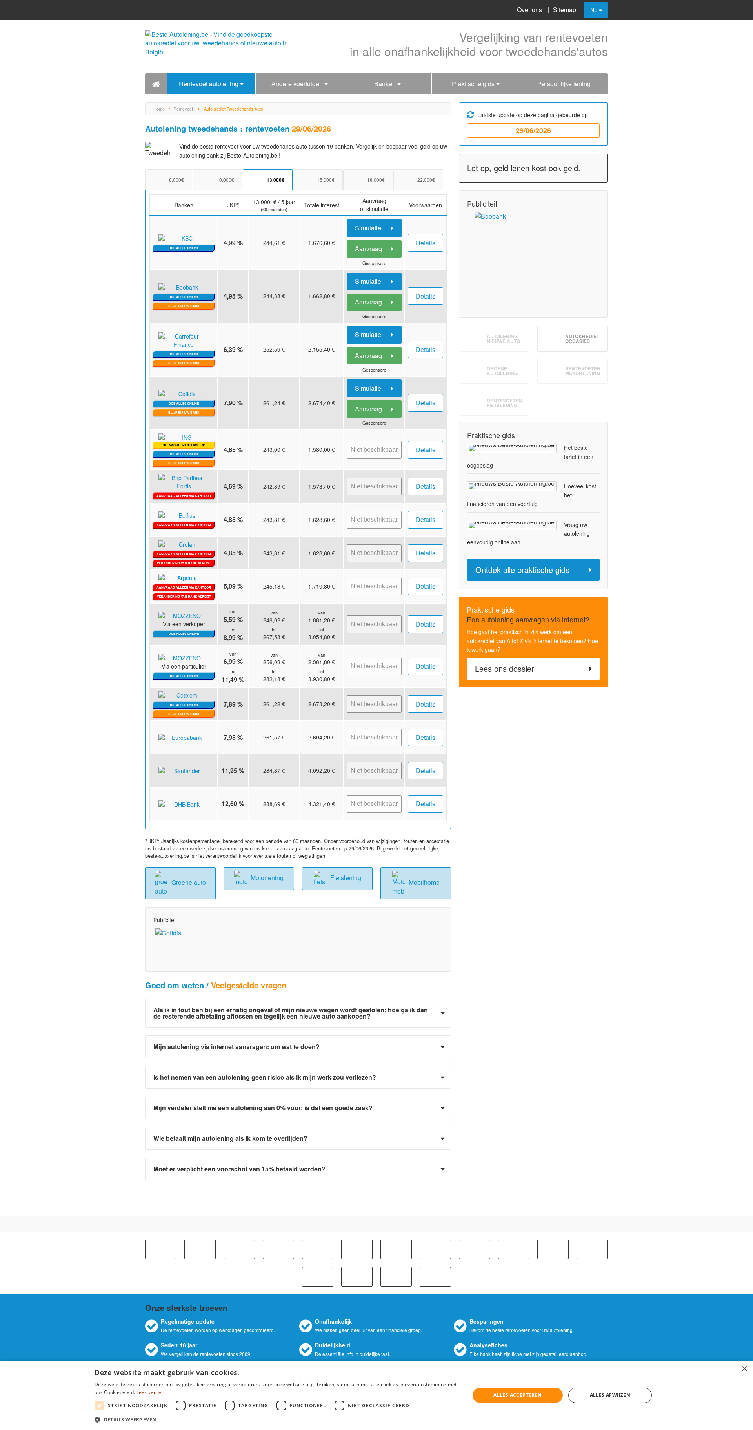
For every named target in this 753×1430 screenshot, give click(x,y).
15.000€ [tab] (326, 179)
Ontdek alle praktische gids (522, 569)
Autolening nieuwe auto (503, 338)
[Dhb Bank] (513, 1249)
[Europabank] (592, 1249)
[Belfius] (200, 1249)
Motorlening (267, 877)
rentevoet (183, 108)
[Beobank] (239, 1249)
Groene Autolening (502, 371)
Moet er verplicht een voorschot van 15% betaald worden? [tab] (239, 1168)
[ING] (357, 1277)
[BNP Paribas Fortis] (278, 1249)
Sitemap (564, 9)
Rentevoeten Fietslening (504, 403)
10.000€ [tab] (225, 179)
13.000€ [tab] (275, 179)
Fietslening (345, 877)
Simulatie (369, 227)
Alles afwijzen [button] (610, 1395)
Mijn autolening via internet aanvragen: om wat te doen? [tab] (236, 1046)
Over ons (529, 9)
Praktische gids (474, 83)
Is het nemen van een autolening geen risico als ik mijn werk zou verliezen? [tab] (264, 1077)
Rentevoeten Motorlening (582, 371)
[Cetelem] (396, 1249)
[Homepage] (156, 84)
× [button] (744, 1369)
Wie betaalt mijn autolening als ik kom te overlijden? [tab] (230, 1138)
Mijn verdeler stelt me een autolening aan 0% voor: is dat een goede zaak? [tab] (263, 1107)
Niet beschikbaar (374, 449)
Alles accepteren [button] (517, 1395)
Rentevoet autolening (209, 83)
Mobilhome (424, 882)
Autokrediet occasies (582, 338)
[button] (276, 1419)
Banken (385, 83)
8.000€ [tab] (176, 179)
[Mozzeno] (396, 1277)
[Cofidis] (435, 1249)
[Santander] (435, 1277)
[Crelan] (474, 1249)
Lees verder (150, 1392)
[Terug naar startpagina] (219, 46)
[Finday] (317, 1277)
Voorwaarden (425, 205)
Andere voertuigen (297, 83)
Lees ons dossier (504, 668)
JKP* (233, 205)
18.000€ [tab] (376, 179)
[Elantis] (553, 1249)
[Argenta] (160, 1249)
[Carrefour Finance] (317, 1249)
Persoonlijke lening (564, 83)
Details (425, 242)
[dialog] (376, 1395)
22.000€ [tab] (426, 179)
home (159, 108)
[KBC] (357, 1249)
